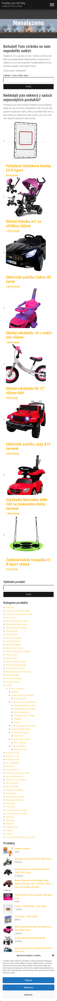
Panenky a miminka (14, 800)
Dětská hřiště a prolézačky (22, 695)
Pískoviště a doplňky (20, 732)
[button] (53, 955)
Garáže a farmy (12, 682)
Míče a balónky (20, 742)
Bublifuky (10, 607)
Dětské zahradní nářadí (16, 661)
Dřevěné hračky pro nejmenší (18, 671)
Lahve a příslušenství (15, 776)
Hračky (9, 685)
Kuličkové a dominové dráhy (18, 773)
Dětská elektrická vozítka (16, 624)
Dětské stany (11, 655)
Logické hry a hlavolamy (16, 780)
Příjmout (28, 980)
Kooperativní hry (13, 769)
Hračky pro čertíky (13, 3)
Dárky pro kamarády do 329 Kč (19, 614)
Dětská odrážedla (13, 638)
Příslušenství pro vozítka (24, 715)
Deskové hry (11, 617)
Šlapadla (17, 719)
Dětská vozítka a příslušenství (24, 702)
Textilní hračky (12, 827)
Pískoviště (18, 736)
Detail (15, 175)
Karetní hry (10, 766)
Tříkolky (17, 722)
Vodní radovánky (18, 746)
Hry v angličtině (12, 763)
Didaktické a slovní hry (15, 668)
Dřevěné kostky (12, 675)
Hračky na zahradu (17, 688)
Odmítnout (28, 987)
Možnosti (28, 995)
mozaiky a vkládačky (14, 790)
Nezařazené (11, 793)
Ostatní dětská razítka (15, 796)
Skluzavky (10, 817)
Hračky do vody (20, 749)
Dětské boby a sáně (14, 648)
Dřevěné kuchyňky (13, 678)
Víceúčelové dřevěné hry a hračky (20, 837)
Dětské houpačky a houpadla (18, 651)
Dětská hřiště (11, 631)
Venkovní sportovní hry (21, 739)
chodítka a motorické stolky (18, 611)
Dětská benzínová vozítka (17, 621)
